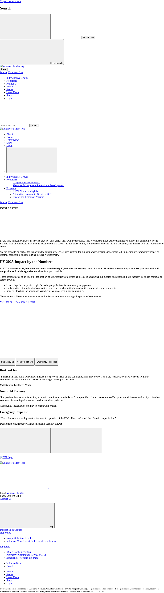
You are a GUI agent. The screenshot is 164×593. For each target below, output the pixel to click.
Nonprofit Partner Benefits (26, 182)
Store (9, 95)
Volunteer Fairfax (15, 493)
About (9, 86)
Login (9, 98)
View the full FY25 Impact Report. (17, 302)
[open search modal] (31, 160)
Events (9, 89)
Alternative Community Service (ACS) (32, 194)
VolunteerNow (15, 72)
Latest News (12, 92)
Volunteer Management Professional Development (38, 185)
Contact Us (5, 498)
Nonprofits (11, 80)
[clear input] (25, 26)
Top (51, 527)
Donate (3, 72)
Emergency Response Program (28, 197)
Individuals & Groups (17, 77)
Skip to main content (10, 1)
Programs (11, 83)
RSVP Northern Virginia (25, 191)
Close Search (55, 63)
